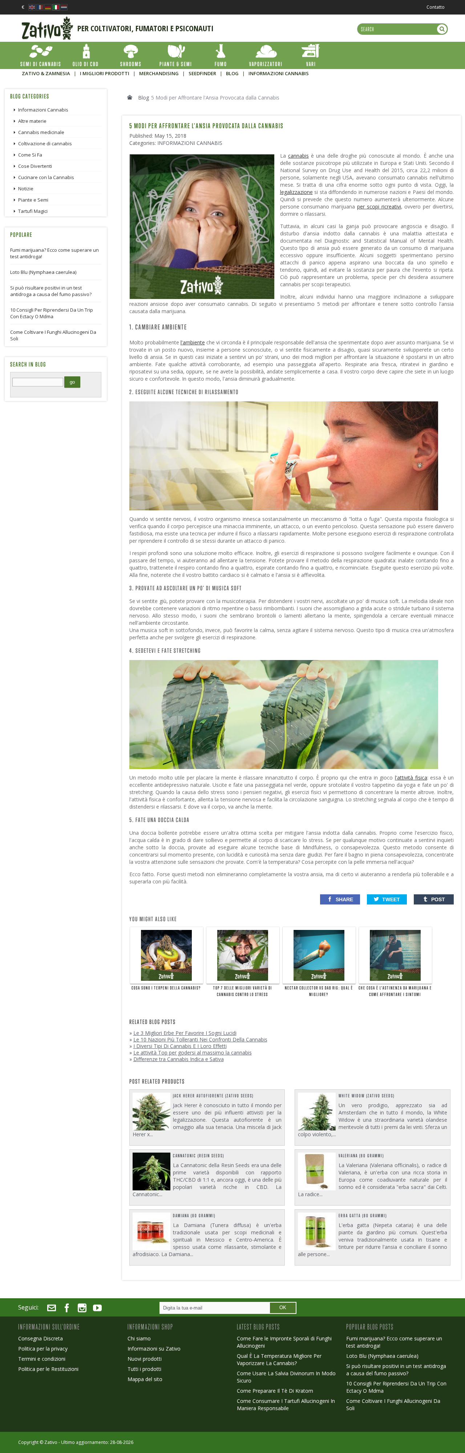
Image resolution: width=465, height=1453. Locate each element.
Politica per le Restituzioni (48, 1368)
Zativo (50, 1442)
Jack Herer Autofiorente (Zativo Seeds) (213, 1095)
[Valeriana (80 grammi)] (317, 1171)
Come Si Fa (30, 154)
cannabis (298, 155)
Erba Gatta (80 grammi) (363, 1215)
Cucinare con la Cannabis (46, 177)
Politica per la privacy (43, 1348)
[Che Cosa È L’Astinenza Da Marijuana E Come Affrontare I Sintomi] (395, 955)
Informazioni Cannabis (189, 142)
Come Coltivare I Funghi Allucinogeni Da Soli (53, 335)
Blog (143, 97)
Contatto (435, 7)
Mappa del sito (145, 1379)
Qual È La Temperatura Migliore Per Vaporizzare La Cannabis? (279, 1359)
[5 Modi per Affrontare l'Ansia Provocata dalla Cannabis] (203, 157)
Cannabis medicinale (41, 132)
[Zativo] (47, 20)
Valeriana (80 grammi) (361, 1155)
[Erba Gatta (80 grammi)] (317, 1231)
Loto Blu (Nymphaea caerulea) (43, 272)
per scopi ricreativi (379, 206)
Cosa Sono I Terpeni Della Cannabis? (166, 988)
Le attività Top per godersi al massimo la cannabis (192, 1052)
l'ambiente (193, 342)
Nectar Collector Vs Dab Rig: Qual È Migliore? (319, 991)
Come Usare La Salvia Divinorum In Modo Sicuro (286, 1377)
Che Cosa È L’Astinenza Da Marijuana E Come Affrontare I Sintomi (395, 991)
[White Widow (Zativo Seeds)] (317, 1111)
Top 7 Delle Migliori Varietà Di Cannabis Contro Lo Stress (242, 991)
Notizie (25, 188)
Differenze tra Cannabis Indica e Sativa (178, 1059)
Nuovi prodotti (145, 1358)
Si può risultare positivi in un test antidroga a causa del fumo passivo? (51, 291)
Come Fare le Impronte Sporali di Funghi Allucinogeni (284, 1342)
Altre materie (32, 121)
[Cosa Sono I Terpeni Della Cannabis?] (166, 955)
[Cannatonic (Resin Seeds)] (152, 1171)
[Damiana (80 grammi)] (152, 1231)
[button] (340, 899)
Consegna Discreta (40, 1338)
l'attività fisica (411, 777)
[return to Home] (129, 97)
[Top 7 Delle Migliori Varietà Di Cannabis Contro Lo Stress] (242, 955)
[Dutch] (64, 5)
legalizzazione (296, 192)
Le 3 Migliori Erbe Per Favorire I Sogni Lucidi (184, 1032)
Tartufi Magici (33, 211)
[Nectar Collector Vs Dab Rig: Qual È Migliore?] (319, 955)
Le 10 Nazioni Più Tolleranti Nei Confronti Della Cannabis (200, 1039)
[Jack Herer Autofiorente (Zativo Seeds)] (152, 1111)
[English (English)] (32, 5)
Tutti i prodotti (144, 1368)
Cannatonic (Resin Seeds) (198, 1155)
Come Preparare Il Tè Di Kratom (275, 1390)
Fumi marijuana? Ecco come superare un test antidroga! (54, 253)
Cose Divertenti (35, 166)
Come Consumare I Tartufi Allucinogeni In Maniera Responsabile (286, 1404)
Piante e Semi (33, 200)
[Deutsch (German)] (48, 5)
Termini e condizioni (41, 1358)
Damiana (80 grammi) (194, 1215)
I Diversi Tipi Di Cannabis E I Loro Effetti (180, 1046)
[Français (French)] (40, 5)
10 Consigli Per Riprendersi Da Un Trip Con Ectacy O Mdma (51, 313)
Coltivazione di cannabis (45, 143)
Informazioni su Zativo (154, 1348)
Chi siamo (139, 1338)
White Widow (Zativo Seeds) (367, 1095)
